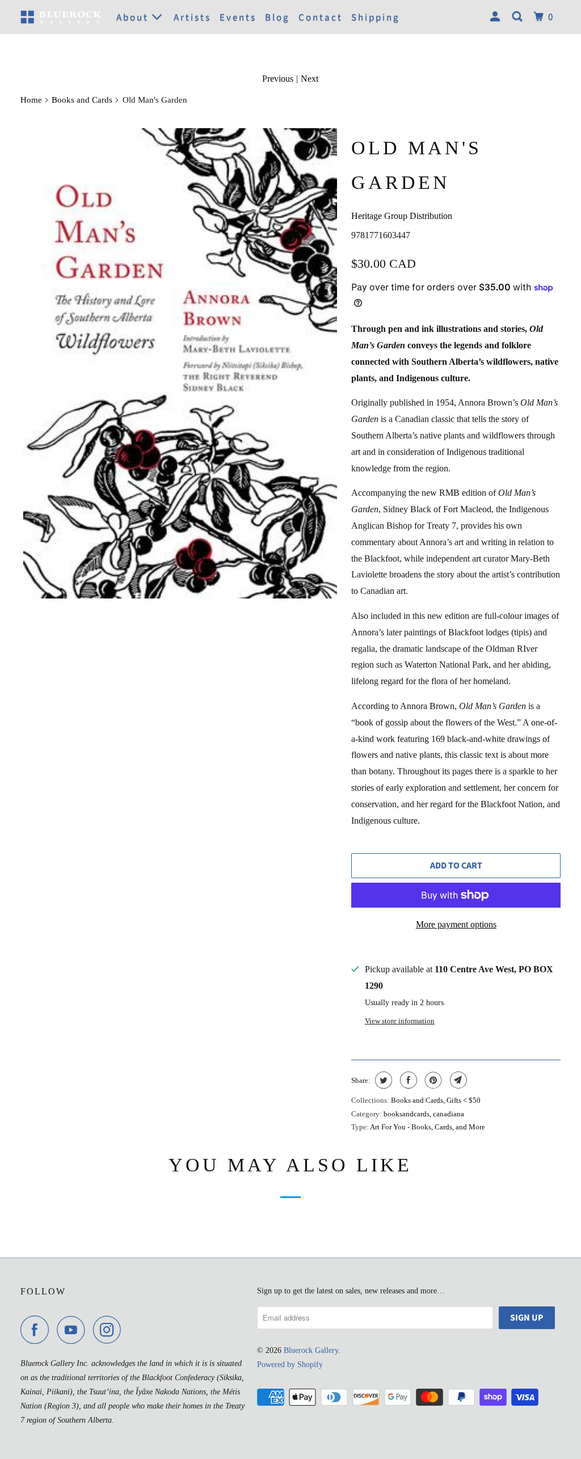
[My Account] (497, 17)
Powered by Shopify (290, 1364)
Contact (320, 17)
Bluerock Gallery (311, 1350)
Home (31, 99)
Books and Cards (82, 99)
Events (238, 17)
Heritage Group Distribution (401, 216)
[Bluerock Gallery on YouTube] (74, 1329)
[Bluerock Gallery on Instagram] (110, 1329)
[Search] (519, 17)
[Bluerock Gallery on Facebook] (37, 1329)
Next (309, 78)
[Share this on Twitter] (382, 1080)
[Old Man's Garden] (180, 363)
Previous (277, 78)
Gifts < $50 (464, 1100)
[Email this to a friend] (457, 1080)
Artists (192, 17)
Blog (277, 17)
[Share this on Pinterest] (432, 1080)
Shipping (375, 17)
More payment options (456, 924)
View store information (400, 1021)
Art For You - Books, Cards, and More (427, 1127)
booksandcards (407, 1114)
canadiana (448, 1114)
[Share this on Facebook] (407, 1080)
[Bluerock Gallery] (60, 17)
